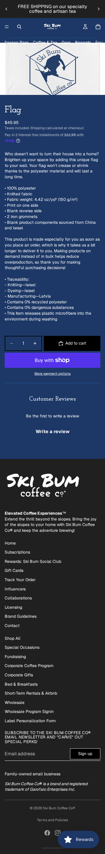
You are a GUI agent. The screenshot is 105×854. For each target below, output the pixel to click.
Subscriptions (17, 552)
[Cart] (98, 26)
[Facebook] (47, 832)
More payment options (52, 373)
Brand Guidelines (20, 616)
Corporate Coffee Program (29, 665)
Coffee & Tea (45, 42)
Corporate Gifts (19, 675)
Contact (12, 625)
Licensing (13, 607)
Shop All (12, 638)
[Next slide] (98, 9)
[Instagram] (57, 832)
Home (10, 543)
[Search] (19, 26)
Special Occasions (22, 647)
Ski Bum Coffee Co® (59, 808)
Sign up (85, 753)
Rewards (83, 42)
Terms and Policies (52, 820)
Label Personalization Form (30, 720)
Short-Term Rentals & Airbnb (31, 693)
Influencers (15, 589)
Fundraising (15, 656)
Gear (66, 42)
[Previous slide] (6, 9)
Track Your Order (20, 579)
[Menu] (6, 26)
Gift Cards (14, 570)
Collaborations (18, 598)
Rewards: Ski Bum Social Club (33, 561)
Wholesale (14, 702)
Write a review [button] (53, 431)
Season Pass (16, 42)
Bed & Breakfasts (21, 684)
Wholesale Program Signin (29, 711)
